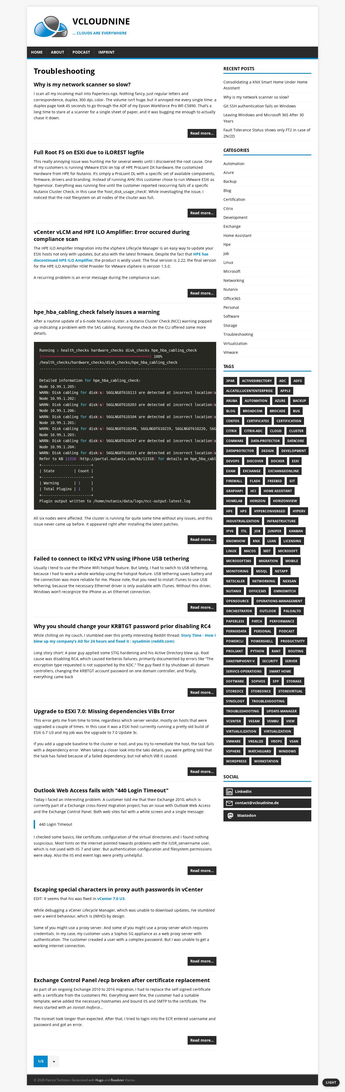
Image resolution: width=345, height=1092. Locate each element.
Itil (244, 531)
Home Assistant (237, 235)
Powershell (262, 641)
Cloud (276, 431)
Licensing (292, 541)
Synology (235, 701)
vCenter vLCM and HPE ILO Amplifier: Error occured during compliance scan (111, 235)
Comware (234, 441)
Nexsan (289, 581)
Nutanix (230, 289)
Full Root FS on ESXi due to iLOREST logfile (89, 152)
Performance (282, 621)
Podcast (286, 631)
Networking (233, 280)
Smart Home (280, 671)
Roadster (117, 1080)
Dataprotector (240, 451)
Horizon (257, 501)
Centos (232, 421)
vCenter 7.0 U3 (111, 898)
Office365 (231, 298)
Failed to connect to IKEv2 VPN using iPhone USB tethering (111, 558)
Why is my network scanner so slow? (82, 84)
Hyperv (299, 511)
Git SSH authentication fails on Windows (259, 105)
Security (270, 661)
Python (257, 651)
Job (226, 253)
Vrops (276, 741)
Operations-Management (279, 601)
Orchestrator (239, 611)
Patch (257, 621)
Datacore (295, 441)
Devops (232, 461)
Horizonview (285, 501)
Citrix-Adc (253, 431)
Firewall (234, 481)
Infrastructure (281, 521)
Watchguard (259, 751)
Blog (227, 190)
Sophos (258, 681)
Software (231, 316)
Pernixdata (236, 631)
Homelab (234, 501)
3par (230, 381)
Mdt (267, 551)
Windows (287, 751)
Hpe (227, 244)
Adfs (298, 381)
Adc (282, 381)
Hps (243, 511)
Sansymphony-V (240, 661)
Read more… (202, 133)
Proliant (234, 651)
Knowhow (235, 541)
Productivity (293, 641)
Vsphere (233, 751)
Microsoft (231, 271)
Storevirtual (290, 691)
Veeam (254, 721)
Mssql (261, 571)
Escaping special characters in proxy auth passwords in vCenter (118, 889)
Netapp (281, 571)
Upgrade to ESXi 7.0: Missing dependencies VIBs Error (104, 711)
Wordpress (236, 761)
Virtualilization (241, 731)
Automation (233, 163)
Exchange (232, 226)
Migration (268, 561)
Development (235, 217)
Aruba (231, 400)
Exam (230, 471)
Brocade (277, 411)
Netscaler (235, 581)
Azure (228, 172)
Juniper (274, 531)
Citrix (228, 208)
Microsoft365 (238, 561)
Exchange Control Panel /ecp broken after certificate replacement (122, 980)
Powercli (234, 641)
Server (291, 661)
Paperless (235, 621)
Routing (295, 651)
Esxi (295, 461)
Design (267, 451)
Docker (277, 461)
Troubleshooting (238, 334)
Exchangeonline (283, 471)
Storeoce (234, 691)
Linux (228, 262)
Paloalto (292, 611)
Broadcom (252, 411)
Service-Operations (244, 671)
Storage (230, 325)
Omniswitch (285, 591)
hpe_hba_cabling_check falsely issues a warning (97, 312)
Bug (296, 411)
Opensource (237, 601)
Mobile (291, 561)
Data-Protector (265, 441)
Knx (256, 541)
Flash (255, 481)
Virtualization (235, 343)
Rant (276, 651)
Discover (255, 461)
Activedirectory (257, 381)
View (290, 721)
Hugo (99, 1080)
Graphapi (234, 491)
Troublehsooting (268, 701)
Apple (285, 390)
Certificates (258, 421)
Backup (230, 181)
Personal (231, 307)
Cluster (296, 431)
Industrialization (242, 521)
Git (292, 481)
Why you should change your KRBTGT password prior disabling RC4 (122, 626)
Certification (234, 199)
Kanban (296, 531)
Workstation (266, 761)
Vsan (293, 741)
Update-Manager (282, 711)
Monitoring (237, 571)
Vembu (273, 721)
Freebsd (275, 481)
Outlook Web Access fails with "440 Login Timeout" (101, 790)
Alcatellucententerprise (249, 390)
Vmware (230, 352)
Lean (271, 541)
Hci (253, 491)
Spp (276, 681)
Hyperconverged (269, 511)
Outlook (268, 611)
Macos (250, 551)
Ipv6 (229, 531)
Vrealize (255, 741)
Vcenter (233, 721)
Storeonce (261, 691)
